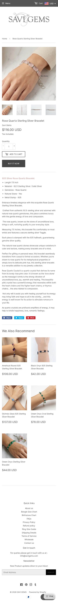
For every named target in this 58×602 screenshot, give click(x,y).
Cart (40, 3)
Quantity (6, 141)
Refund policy (29, 526)
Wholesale (29, 539)
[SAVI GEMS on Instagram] (31, 585)
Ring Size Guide (29, 529)
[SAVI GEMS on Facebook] (21, 585)
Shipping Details (29, 532)
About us (29, 508)
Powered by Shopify (37, 592)
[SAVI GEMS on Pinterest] (26, 585)
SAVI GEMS (21, 592)
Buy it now (13, 163)
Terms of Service (29, 536)
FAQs (29, 519)
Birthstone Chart (29, 515)
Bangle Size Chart (29, 512)
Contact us (29, 543)
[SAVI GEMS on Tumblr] (35, 585)
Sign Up (51, 572)
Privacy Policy (29, 522)
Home (4, 39)
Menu (7, 3)
